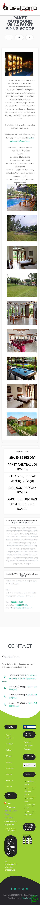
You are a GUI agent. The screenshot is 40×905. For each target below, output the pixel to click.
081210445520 (9, 870)
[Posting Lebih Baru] (9, 37)
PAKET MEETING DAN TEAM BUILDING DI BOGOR (22, 504)
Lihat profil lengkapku (11, 829)
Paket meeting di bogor (27, 791)
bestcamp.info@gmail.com (21, 608)
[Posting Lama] (29, 37)
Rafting (8, 750)
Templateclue (27, 898)
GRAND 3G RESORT (22, 457)
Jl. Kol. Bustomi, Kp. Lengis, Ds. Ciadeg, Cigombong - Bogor (19, 678)
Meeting (9, 762)
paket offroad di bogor (28, 815)
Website (27, 742)
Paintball (9, 744)
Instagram (10, 768)
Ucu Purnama (11, 805)
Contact (9, 786)
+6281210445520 (16, 602)
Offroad (8, 756)
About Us (9, 780)
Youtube (9, 774)
